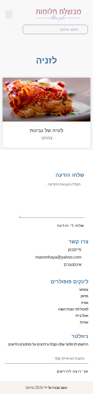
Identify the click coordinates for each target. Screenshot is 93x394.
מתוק (84, 296)
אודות (84, 322)
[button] (8, 14)
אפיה (84, 303)
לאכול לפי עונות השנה (73, 309)
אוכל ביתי (81, 315)
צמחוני (83, 289)
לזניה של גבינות (46, 130)
